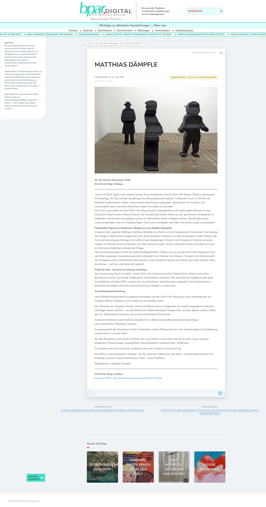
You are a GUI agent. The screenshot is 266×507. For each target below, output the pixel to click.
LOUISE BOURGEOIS (74, 34)
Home (90, 43)
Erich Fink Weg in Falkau (104, 81)
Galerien (88, 30)
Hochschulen (162, 30)
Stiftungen (143, 30)
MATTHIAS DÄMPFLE (126, 65)
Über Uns (24, 501)
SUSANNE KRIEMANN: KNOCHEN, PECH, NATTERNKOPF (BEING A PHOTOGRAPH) (102, 410)
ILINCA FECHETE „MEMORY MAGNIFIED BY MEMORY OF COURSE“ (124, 34)
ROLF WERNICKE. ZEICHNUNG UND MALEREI (35, 34)
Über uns (159, 25)
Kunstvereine (124, 30)
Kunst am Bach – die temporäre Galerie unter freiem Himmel (128, 378)
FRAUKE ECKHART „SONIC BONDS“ (234, 34)
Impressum (35, 501)
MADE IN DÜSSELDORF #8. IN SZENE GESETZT (186, 34)
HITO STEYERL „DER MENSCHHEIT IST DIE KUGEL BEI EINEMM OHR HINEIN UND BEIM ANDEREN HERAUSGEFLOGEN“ (210, 412)
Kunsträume (105, 30)
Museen (73, 30)
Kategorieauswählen (33, 478)
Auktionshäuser (184, 30)
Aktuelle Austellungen (108, 43)
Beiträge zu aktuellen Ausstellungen (125, 25)
